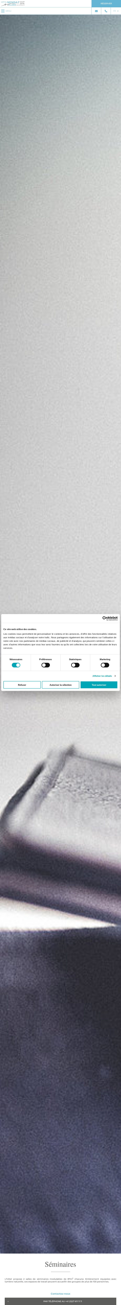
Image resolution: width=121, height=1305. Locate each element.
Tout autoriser (99, 685)
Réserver (106, 3)
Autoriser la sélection (61, 685)
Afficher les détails (102, 676)
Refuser (22, 685)
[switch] (45, 665)
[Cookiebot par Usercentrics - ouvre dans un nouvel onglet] (105, 618)
